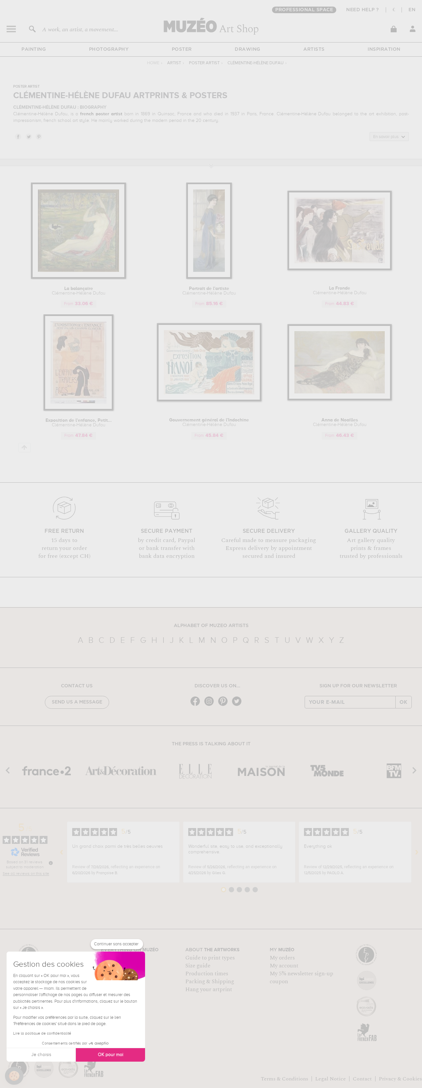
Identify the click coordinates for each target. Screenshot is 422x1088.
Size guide (197, 965)
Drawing (247, 49)
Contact (362, 1079)
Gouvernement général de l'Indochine (209, 422)
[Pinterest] (224, 705)
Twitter (28, 136)
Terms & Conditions (284, 1079)
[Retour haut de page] (24, 447)
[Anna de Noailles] (339, 399)
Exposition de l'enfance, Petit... (78, 422)
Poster (182, 49)
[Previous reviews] (61, 852)
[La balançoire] (78, 277)
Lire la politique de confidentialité (42, 1034)
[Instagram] (211, 705)
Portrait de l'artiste (209, 291)
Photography (109, 49)
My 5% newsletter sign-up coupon (301, 977)
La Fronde (340, 290)
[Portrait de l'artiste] (209, 277)
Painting (33, 49)
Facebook (17, 136)
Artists (314, 49)
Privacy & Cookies (400, 1079)
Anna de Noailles (340, 422)
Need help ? (362, 10)
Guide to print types (210, 958)
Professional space (304, 10)
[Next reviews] (416, 852)
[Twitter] (238, 705)
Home (153, 63)
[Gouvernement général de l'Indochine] (209, 400)
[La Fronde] (339, 269)
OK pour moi (110, 1054)
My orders (282, 958)
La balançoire (79, 291)
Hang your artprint (208, 989)
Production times (206, 973)
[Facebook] (197, 705)
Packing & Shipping (209, 981)
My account (284, 965)
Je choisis (41, 1054)
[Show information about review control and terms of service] (50, 863)
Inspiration (384, 49)
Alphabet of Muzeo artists (211, 626)
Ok (403, 702)
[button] (14, 1076)
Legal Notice (330, 1079)
